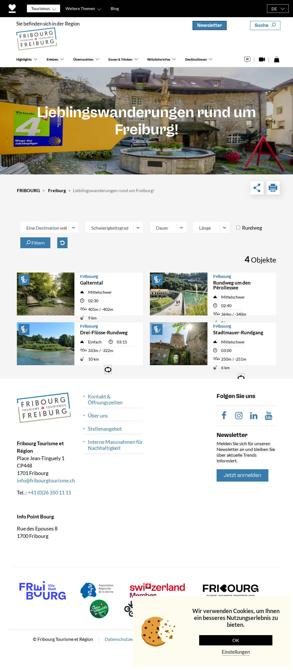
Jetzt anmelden (242, 475)
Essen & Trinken (120, 59)
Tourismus (40, 8)
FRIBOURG (28, 190)
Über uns (98, 416)
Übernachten (83, 59)
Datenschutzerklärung (127, 639)
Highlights (24, 59)
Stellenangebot (105, 429)
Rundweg (252, 228)
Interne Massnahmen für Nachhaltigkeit (115, 445)
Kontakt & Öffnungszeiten (105, 399)
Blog (115, 8)
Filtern (38, 242)
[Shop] (277, 58)
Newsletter (209, 25)
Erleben (52, 59)
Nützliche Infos (158, 59)
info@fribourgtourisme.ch (46, 480)
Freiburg (57, 190)
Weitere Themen (80, 8)
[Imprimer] (273, 187)
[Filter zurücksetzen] (62, 242)
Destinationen (196, 59)
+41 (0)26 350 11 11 (49, 492)
